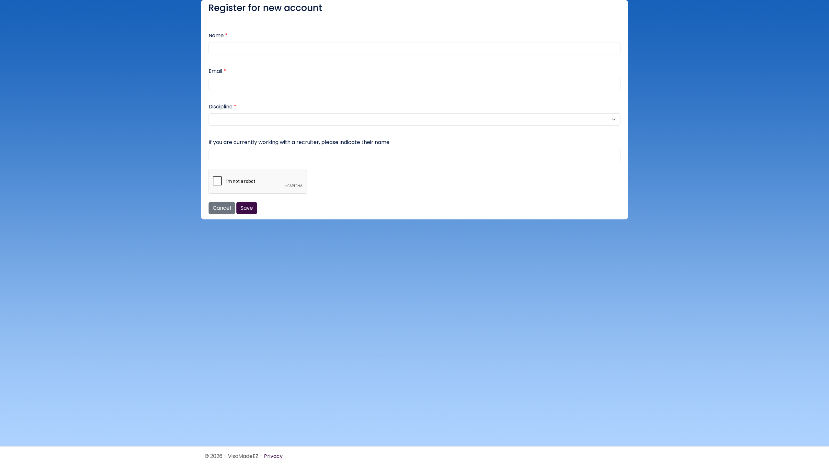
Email (215, 71)
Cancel (222, 208)
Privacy (273, 456)
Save (247, 208)
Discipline (221, 106)
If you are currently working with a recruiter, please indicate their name (299, 142)
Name (216, 35)
